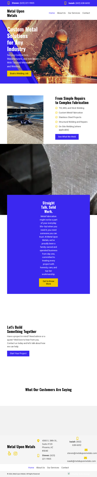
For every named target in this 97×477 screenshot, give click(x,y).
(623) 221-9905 (27, 3)
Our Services (53, 467)
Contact (65, 467)
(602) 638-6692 (82, 3)
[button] (9, 453)
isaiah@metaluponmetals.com (81, 461)
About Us (40, 467)
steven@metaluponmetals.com (82, 453)
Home (31, 467)
